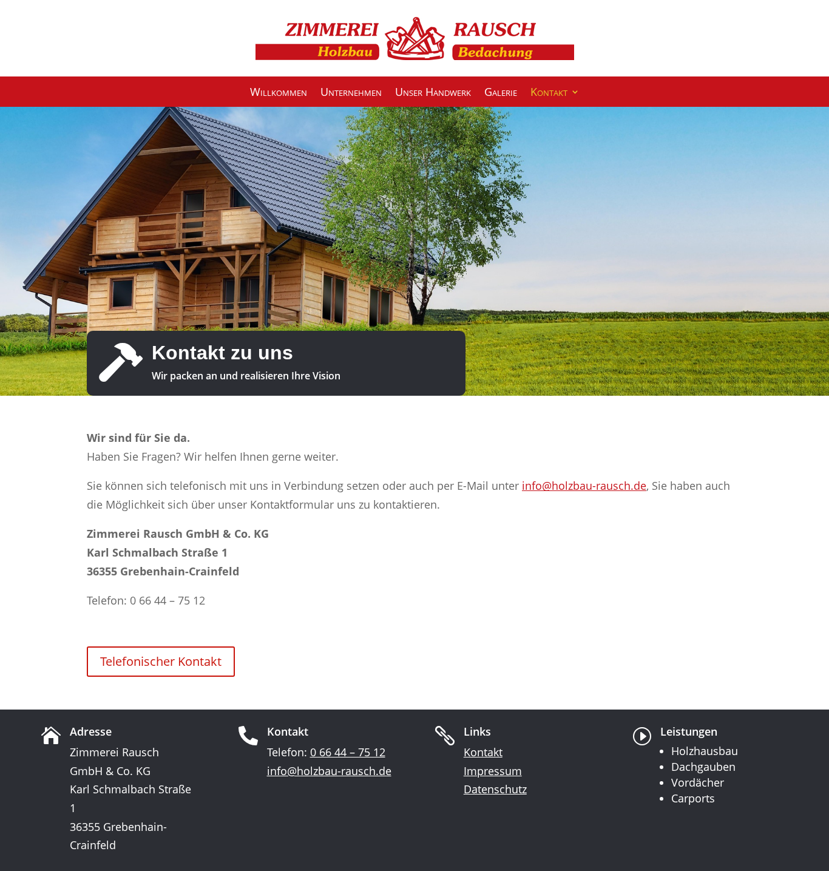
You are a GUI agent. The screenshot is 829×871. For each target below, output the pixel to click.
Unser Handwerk (433, 93)
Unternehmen (351, 93)
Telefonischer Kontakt (161, 661)
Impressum (493, 771)
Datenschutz (495, 789)
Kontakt (548, 93)
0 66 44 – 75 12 (347, 752)
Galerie (500, 93)
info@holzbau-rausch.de (584, 485)
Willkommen (278, 93)
